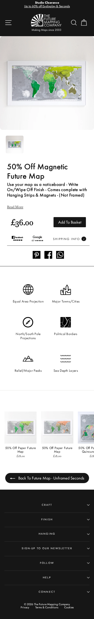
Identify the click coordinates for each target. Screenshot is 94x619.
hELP (47, 577)
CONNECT (47, 592)
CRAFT (47, 505)
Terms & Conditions (46, 607)
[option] (47, 4)
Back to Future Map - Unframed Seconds (50, 478)
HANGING (47, 534)
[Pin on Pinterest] (36, 255)
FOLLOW (47, 563)
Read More (15, 207)
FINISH (47, 519)
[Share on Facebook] (48, 255)
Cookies (69, 607)
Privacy (25, 607)
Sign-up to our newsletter (47, 548)
